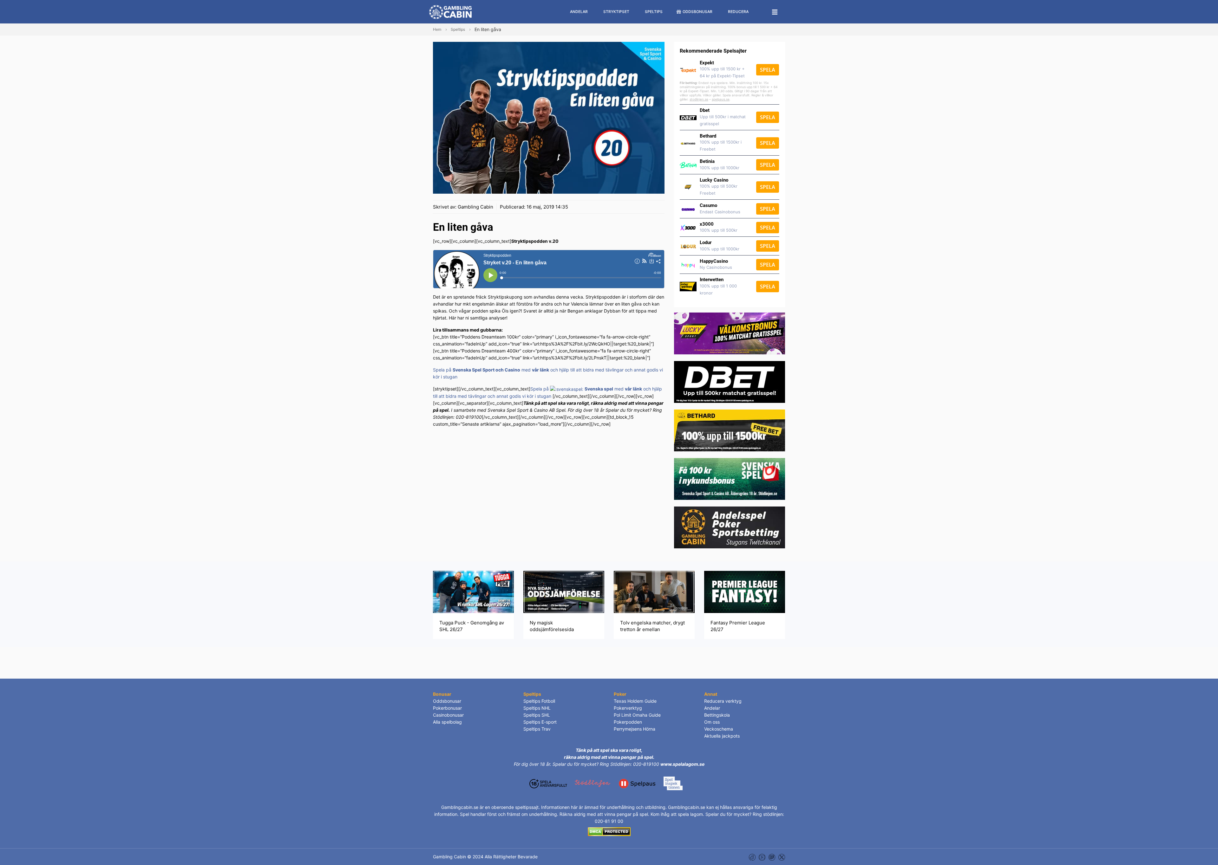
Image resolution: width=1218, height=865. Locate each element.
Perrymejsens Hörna (634, 729)
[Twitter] (781, 856)
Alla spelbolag (447, 722)
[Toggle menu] (775, 11)
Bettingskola (717, 715)
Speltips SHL (536, 715)
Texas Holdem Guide (635, 701)
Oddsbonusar (447, 701)
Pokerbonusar (447, 708)
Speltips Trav (537, 729)
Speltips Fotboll (539, 701)
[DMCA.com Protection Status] (609, 831)
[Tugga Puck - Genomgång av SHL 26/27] (473, 592)
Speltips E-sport (540, 722)
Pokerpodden (628, 722)
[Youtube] (762, 856)
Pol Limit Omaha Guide (637, 715)
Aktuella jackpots (722, 736)
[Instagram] (772, 856)
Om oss (712, 722)
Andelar (712, 708)
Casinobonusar (448, 715)
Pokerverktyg (628, 708)
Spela (767, 69)
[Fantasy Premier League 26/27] (744, 592)
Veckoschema (718, 729)
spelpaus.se (721, 99)
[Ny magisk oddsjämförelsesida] (563, 592)
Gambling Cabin (475, 207)
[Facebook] (752, 856)
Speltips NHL (537, 708)
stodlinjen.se (699, 99)
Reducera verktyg (723, 701)
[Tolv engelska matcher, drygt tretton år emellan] (654, 592)
